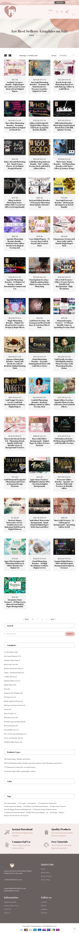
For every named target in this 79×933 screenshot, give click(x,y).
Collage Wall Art (10, 676)
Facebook (44, 913)
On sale (7, 709)
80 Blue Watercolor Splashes (35, 812)
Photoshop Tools (11, 717)
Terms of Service (46, 876)
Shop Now (59, 2)
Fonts (7, 689)
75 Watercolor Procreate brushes (14, 812)
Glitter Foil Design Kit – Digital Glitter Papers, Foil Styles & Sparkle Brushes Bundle (39, 126)
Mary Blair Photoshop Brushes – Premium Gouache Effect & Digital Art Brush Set (14, 126)
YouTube (44, 902)
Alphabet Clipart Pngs (12, 660)
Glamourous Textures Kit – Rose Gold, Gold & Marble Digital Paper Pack (64, 242)
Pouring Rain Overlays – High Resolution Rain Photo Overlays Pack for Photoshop (39, 283)
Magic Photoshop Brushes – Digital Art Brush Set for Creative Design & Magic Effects (14, 324)
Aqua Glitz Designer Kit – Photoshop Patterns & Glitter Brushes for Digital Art (14, 564)
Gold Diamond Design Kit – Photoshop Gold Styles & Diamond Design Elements (15, 483)
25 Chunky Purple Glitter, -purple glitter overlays (19, 771)
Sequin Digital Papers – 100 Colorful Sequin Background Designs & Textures (64, 564)
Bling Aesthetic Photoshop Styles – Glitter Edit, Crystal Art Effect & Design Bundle (15, 203)
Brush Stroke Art (11, 664)
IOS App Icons (10, 697)
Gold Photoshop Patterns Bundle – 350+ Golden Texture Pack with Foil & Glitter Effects (39, 165)
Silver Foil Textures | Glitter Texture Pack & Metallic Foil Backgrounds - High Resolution (64, 284)
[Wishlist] (14, 70)
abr (47, 812)
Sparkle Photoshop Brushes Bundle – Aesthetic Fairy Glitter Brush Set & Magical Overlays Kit (14, 243)
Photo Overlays (10, 713)
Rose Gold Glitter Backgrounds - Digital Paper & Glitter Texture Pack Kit (40, 442)
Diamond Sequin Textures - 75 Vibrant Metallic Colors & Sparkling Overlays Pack (64, 324)
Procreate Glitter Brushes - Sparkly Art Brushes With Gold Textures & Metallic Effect (64, 484)
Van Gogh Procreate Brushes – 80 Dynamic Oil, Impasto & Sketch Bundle (64, 203)
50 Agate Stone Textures (58, 806)
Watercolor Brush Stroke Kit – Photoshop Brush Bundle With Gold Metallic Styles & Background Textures (15, 443)
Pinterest (43, 905)
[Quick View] (20, 70)
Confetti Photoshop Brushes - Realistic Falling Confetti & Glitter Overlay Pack (39, 403)
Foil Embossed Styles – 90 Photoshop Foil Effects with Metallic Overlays (64, 441)
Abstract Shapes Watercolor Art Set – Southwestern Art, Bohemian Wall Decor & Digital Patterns (15, 524)
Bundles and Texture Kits (13, 668)
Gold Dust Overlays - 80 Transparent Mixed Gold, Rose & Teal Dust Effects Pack (39, 324)
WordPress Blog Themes (13, 742)
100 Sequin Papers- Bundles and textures (17, 759)
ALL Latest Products (12, 656)
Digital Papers (10, 685)
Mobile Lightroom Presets (13, 701)
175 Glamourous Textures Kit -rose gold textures (19, 767)
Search (43, 869)
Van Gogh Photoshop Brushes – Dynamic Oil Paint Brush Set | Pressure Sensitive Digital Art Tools (39, 86)
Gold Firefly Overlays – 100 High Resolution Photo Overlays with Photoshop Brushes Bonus (64, 363)
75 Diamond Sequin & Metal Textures (44, 809)
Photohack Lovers (15, 880)
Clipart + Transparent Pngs (14, 672)
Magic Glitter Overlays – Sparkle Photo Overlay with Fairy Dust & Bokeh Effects (64, 403)
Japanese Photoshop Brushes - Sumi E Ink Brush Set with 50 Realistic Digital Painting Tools (15, 363)
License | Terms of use (11, 905)
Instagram (44, 909)
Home (31, 35)
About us (7, 913)
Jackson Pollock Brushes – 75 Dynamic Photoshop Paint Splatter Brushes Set (39, 203)
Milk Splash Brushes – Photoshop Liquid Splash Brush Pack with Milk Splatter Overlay (64, 126)
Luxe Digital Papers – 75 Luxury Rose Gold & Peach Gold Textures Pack (39, 242)
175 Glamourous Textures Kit (46, 803)
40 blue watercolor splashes (13, 806)
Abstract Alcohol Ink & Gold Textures (16, 815)
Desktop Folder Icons (12, 681)
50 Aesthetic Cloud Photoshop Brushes (35, 806)
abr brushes (53, 812)
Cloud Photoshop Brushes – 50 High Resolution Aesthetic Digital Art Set (39, 564)
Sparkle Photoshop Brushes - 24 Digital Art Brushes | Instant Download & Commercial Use (15, 284)
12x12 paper (22, 803)
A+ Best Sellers (11, 652)
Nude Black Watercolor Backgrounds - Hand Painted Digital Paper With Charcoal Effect (39, 523)
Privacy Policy (45, 880)
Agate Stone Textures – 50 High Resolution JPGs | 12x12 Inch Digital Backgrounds (39, 483)
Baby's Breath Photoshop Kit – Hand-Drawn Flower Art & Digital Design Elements (15, 165)
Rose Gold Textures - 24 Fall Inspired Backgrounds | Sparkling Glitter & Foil (64, 523)
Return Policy (45, 872)
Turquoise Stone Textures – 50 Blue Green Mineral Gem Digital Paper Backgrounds (14, 603)
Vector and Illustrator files (13, 738)
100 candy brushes (10, 803)
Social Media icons (11, 730)
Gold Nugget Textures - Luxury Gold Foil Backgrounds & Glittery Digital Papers (15, 403)
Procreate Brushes (11, 726)
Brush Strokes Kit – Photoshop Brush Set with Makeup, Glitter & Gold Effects (64, 85)
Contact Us (7, 909)
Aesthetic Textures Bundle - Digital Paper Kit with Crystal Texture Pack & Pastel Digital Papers (15, 86)
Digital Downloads (10, 902)
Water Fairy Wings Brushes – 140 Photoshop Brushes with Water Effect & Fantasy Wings (64, 165)
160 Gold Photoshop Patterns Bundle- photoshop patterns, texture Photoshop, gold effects (33, 763)
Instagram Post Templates (13, 693)
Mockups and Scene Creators (14, 705)
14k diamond (31, 803)
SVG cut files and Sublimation (15, 734)
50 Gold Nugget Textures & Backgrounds (17, 809)
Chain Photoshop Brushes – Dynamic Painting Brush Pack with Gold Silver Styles (39, 362)
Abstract (61, 812)
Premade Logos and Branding (14, 721)
